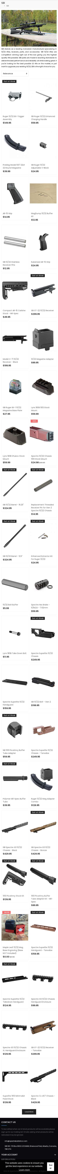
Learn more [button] (24, 1170)
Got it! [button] (50, 1166)
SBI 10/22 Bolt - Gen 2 (41, 701)
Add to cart (10, 222)
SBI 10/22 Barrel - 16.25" (13, 504)
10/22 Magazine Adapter (42, 359)
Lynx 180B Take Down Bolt (14, 653)
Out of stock (39, 319)
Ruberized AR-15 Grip (40, 262)
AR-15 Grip (7, 213)
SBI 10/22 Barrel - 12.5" (13, 556)
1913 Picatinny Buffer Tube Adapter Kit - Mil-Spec (42, 899)
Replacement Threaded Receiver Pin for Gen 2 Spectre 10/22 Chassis (42, 507)
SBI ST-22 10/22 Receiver (42, 310)
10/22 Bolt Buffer (10, 604)
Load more (29, 1112)
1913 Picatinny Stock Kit (13, 896)
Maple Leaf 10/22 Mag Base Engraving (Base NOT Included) (13, 950)
